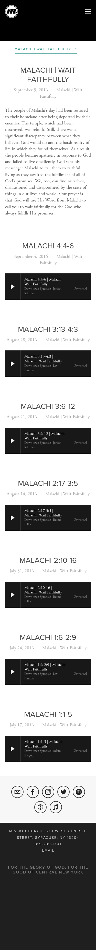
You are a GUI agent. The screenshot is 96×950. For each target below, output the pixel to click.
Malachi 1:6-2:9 (48, 637)
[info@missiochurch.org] (17, 792)
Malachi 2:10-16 (48, 560)
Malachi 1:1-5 (48, 714)
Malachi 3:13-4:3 (48, 329)
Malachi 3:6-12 (48, 406)
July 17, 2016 (21, 725)
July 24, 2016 (21, 648)
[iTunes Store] (56, 807)
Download (80, 289)
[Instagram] (48, 792)
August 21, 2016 (22, 417)
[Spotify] (79, 792)
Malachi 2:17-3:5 (48, 483)
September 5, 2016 (31, 90)
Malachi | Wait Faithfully (48, 74)
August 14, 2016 (22, 494)
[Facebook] (33, 792)
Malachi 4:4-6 (48, 245)
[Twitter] (63, 792)
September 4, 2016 (31, 256)
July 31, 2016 (21, 571)
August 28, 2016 (22, 340)
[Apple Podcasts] (40, 807)
